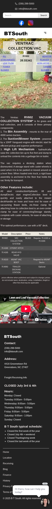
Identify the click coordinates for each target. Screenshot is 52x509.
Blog (5, 469)
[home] (15, 33)
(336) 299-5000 (12, 348)
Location (7, 458)
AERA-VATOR (43, 63)
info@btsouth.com (13, 351)
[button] (45, 33)
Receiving (8, 463)
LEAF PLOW (8, 63)
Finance (7, 475)
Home (6, 452)
